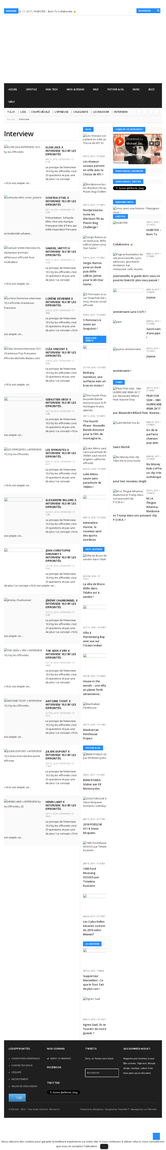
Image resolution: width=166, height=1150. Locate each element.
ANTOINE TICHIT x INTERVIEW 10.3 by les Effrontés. (61, 704)
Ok (104, 1146)
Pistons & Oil (115, 89)
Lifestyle (31, 89)
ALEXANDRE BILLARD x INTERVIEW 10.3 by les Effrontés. (61, 503)
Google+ (139, 112)
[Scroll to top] (156, 1136)
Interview (120, 112)
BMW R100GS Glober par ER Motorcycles (92, 784)
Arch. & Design (75, 89)
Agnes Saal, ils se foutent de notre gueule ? (94, 1029)
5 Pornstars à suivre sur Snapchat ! (92, 324)
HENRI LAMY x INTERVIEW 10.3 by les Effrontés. (61, 805)
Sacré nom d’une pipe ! (153, 333)
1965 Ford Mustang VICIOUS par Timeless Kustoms (91, 877)
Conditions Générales (26, 1058)
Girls (12, 101)
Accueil (13, 89)
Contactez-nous (22, 1065)
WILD (96, 89)
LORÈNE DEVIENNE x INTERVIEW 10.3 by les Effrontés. (61, 302)
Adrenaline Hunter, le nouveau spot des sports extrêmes (92, 531)
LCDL (23, 112)
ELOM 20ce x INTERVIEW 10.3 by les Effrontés (61, 150)
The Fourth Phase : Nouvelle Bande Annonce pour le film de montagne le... (94, 429)
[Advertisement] (88, 72)
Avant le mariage (60, 1058)
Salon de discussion (24, 1086)
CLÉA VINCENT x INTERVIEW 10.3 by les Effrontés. (61, 352)
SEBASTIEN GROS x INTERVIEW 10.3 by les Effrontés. (61, 402)
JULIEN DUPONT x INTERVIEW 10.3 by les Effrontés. (61, 755)
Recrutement (20, 1079)
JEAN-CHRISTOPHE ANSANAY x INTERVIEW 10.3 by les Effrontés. (61, 555)
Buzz (152, 89)
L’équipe (16, 1072)
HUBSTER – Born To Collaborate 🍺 (55, 11)
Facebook (151, 112)
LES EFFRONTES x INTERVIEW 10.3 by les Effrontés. (61, 453)
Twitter (145, 112)
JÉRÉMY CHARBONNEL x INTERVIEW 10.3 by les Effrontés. (61, 603)
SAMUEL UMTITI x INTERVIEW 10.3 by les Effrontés (61, 251)
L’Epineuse (61, 112)
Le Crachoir (101, 112)
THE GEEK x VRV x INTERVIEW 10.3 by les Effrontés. (61, 654)
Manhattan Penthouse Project (91, 734)
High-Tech (51, 89)
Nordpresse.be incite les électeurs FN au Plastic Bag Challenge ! (93, 218)
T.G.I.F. (11, 112)
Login (19, 1097)
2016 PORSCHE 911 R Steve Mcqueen (92, 828)
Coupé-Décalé (40, 112)
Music (136, 89)
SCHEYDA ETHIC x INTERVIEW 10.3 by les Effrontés (61, 201)
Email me (157, 112)
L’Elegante (80, 112)
